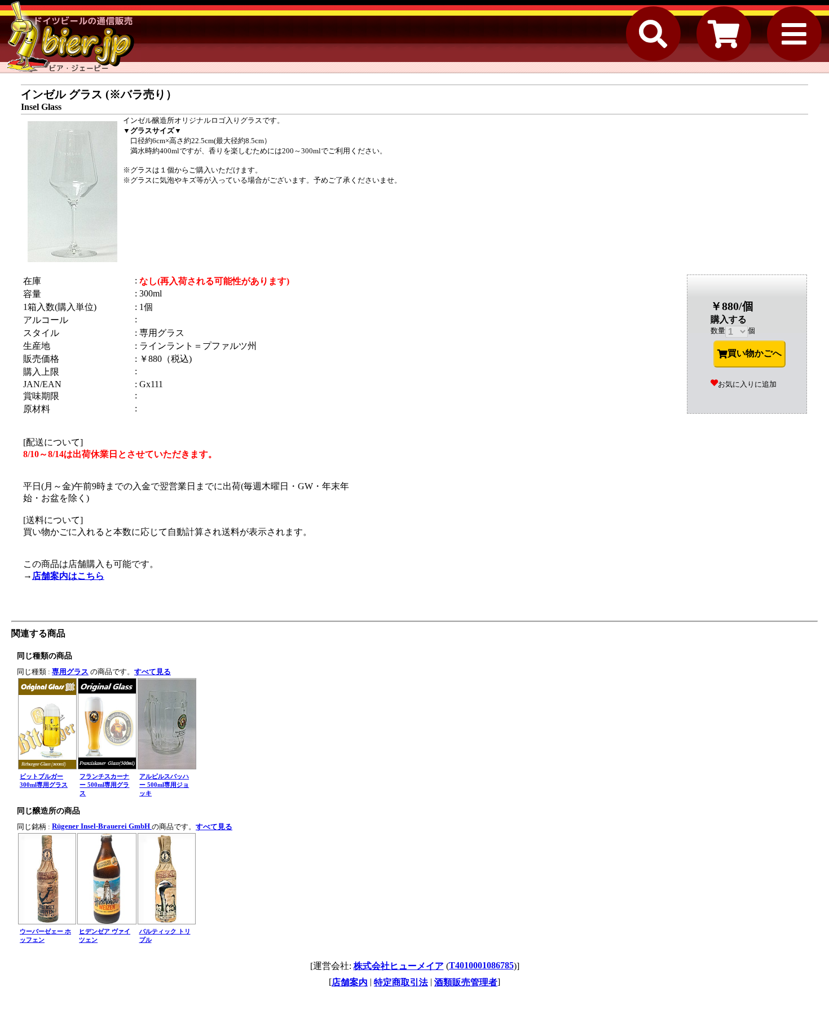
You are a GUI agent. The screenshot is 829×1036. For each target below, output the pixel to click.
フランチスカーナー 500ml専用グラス (104, 784)
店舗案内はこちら (68, 576)
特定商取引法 (401, 982)
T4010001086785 (481, 965)
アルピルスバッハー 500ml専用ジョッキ (164, 784)
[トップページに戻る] (70, 36)
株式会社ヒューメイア (399, 966)
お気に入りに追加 (747, 384)
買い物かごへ (754, 353)
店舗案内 (350, 982)
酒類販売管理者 (465, 982)
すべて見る (152, 671)
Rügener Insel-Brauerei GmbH (102, 826)
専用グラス (70, 671)
